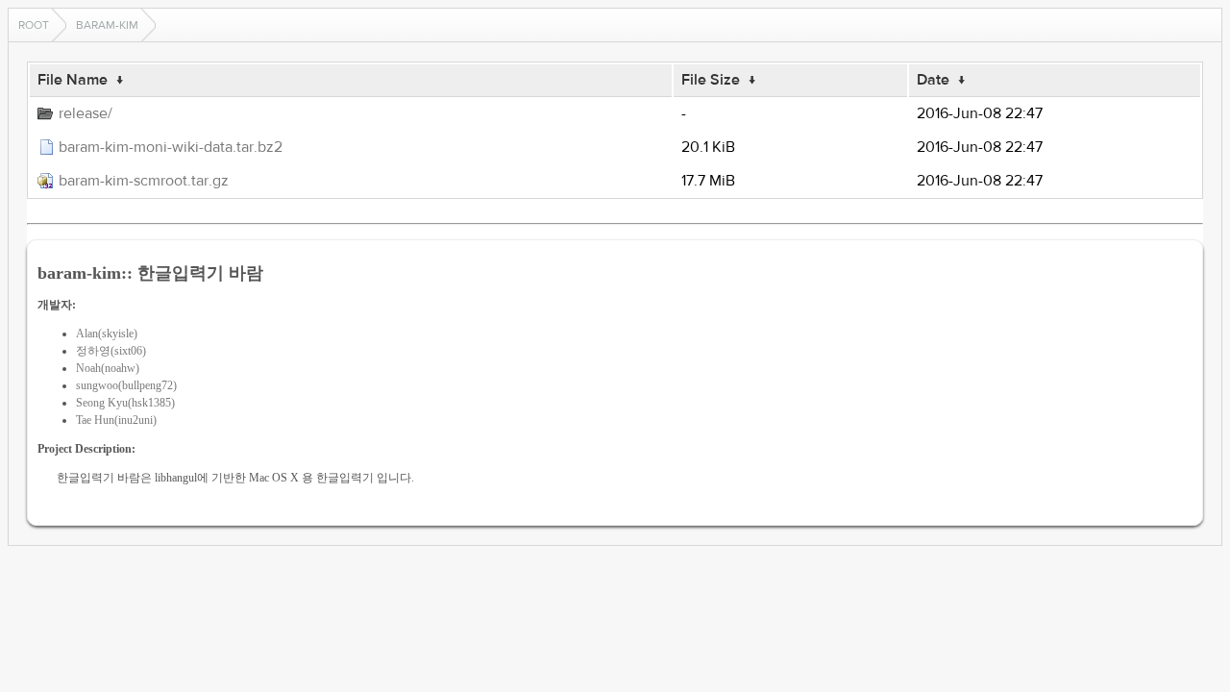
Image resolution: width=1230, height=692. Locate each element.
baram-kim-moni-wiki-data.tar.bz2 (171, 147)
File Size (710, 79)
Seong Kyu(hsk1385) (125, 402)
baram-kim (107, 25)
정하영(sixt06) (111, 351)
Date (933, 79)
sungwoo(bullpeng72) (126, 385)
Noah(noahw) (107, 368)
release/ (85, 113)
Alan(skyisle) (106, 333)
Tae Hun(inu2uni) (116, 420)
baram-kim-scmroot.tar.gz (144, 180)
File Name (72, 79)
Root (33, 25)
